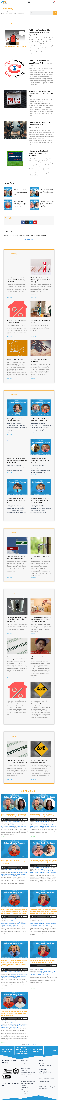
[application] (14, 819)
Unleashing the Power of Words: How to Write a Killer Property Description (17, 279)
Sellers (6, 235)
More (17, 827)
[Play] (2, 819)
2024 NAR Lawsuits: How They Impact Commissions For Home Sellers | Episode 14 (40, 500)
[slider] (25, 819)
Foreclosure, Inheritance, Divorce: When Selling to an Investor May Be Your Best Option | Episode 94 (14, 1013)
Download (17, 821)
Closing (33, 235)
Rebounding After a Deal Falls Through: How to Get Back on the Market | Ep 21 (17, 460)
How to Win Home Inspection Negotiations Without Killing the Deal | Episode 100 (13, 861)
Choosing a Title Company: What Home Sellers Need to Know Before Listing (17, 619)
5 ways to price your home (15, 359)
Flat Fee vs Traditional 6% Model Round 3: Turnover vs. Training (40, 63)
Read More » (9, 297)
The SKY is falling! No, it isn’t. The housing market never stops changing (40, 279)
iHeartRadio (12, 826)
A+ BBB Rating (50, 1050)
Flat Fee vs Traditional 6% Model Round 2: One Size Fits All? (41, 93)
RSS (14, 827)
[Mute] (21, 819)
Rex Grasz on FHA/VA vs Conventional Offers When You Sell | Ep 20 (40, 460)
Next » (36, 1044)
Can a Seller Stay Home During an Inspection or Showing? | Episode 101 (46, 191)
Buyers (38, 235)
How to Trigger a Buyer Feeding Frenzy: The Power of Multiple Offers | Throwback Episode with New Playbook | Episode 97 (43, 911)
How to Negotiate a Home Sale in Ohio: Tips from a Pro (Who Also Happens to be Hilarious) (41, 619)
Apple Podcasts (14, 824)
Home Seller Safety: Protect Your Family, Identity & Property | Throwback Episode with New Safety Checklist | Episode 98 (14, 911)
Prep (10, 235)
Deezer (10, 827)
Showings (22, 235)
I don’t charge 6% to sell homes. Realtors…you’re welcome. (38, 153)
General (43, 235)
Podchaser (23, 826)
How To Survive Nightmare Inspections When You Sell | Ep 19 (16, 500)
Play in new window (9, 821)
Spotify (20, 824)
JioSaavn (18, 826)
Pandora (6, 826)
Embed (12, 823)
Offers (27, 235)
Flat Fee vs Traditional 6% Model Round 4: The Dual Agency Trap (39, 32)
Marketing (15, 235)
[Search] (55, 13)
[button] (29, 2)
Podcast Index (4, 827)
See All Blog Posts (29, 239)
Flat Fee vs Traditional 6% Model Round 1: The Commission (39, 124)
